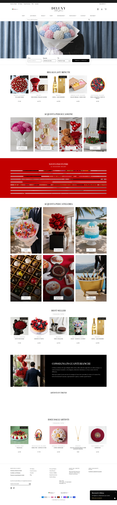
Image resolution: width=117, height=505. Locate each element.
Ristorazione (60, 15)
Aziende (36, 4)
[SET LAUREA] (58, 179)
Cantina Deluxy (52, 477)
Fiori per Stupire (52, 468)
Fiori (51, 15)
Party (23, 15)
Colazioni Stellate (53, 473)
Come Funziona (27, 4)
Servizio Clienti (13, 4)
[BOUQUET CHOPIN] (58, 176)
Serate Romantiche (53, 475)
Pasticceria (72, 15)
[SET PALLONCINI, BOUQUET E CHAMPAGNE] (58, 193)
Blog (31, 475)
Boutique (92, 15)
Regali (43, 15)
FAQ (32, 4)
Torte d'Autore (52, 470)
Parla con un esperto (97, 498)
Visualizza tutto (58, 314)
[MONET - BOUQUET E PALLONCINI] (58, 173)
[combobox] (58, 19)
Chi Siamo (20, 4)
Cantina (83, 15)
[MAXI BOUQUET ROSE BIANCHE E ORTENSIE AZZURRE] (58, 190)
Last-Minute (33, 15)
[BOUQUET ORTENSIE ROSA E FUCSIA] (58, 187)
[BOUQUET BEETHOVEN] (58, 170)
